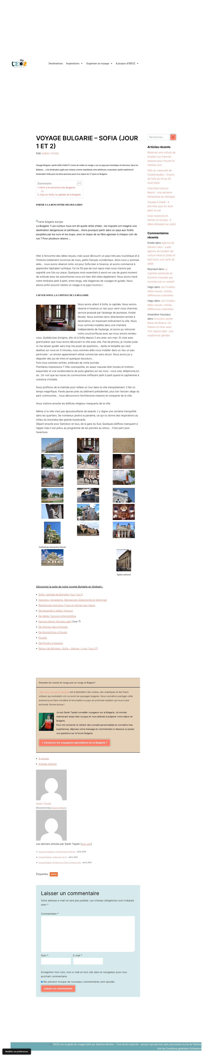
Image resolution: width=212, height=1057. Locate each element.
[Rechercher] (173, 137)
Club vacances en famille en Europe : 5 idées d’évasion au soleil (161, 220)
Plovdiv (43, 637)
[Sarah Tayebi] (51, 799)
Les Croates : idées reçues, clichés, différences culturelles (161, 291)
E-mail (77, 955)
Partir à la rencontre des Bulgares (57, 187)
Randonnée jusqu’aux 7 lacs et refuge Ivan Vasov (67, 605)
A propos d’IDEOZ (125, 63)
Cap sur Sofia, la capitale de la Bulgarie (60, 194)
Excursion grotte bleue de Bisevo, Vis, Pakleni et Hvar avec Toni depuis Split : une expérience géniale (160, 327)
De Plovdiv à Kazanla (51, 643)
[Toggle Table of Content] (78, 183)
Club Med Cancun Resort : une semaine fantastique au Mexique (161, 192)
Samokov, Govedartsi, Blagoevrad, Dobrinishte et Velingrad (73, 599)
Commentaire (50, 913)
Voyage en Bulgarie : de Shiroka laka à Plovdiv (57, 852)
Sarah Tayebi (50, 153)
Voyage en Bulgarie (58, 808)
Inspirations (72, 63)
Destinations (56, 63)
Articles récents (48, 763)
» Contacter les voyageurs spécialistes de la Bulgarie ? (74, 742)
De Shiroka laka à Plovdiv (53, 626)
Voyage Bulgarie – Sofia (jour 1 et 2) (53, 857)
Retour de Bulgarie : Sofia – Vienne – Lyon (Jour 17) (68, 648)
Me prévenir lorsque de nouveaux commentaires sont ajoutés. (79, 981)
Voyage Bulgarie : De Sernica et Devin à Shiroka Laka (60, 862)
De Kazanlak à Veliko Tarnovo (56, 610)
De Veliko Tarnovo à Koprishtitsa (57, 616)
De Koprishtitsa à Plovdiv (53, 632)
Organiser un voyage (97, 63)
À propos (44, 758)
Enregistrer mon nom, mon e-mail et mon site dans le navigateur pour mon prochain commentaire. (84, 974)
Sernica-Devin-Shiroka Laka (55, 621)
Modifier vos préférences (16, 1051)
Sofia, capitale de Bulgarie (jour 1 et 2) (61, 594)
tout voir (86, 843)
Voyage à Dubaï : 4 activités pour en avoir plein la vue (160, 206)
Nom (44, 955)
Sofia (54, 874)
